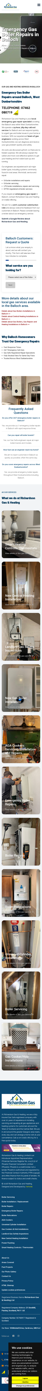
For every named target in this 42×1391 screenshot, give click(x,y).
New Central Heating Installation (19, 597)
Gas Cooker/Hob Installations (17, 1058)
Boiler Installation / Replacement (15, 1202)
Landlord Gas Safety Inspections (19, 648)
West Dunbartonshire (17, 45)
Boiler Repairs (15, 855)
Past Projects (7, 1267)
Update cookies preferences (13, 1290)
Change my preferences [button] (25, 1386)
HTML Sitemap (8, 1285)
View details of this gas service (18, 553)
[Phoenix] (21, 1148)
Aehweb (29, 1187)
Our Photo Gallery (9, 1272)
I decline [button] (25, 1382)
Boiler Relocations (18, 907)
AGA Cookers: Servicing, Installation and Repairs (20, 749)
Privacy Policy (7, 1281)
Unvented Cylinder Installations (18, 956)
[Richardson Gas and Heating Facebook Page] (12, 1336)
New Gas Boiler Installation (16, 700)
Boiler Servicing (16, 1009)
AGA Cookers (7, 1220)
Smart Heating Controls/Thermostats (21, 546)
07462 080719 (10, 200)
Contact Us (6, 1276)
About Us (5, 1258)
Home (4, 45)
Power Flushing (8, 1243)
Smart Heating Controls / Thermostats (17, 1247)
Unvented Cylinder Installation (14, 1224)
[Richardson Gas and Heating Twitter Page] (17, 1336)
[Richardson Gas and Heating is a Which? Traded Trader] (36, 71)
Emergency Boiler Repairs (12, 1211)
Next (10, 285)
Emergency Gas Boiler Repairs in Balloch (20, 48)
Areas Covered (8, 1262)
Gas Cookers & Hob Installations (15, 1229)
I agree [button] (25, 1378)
